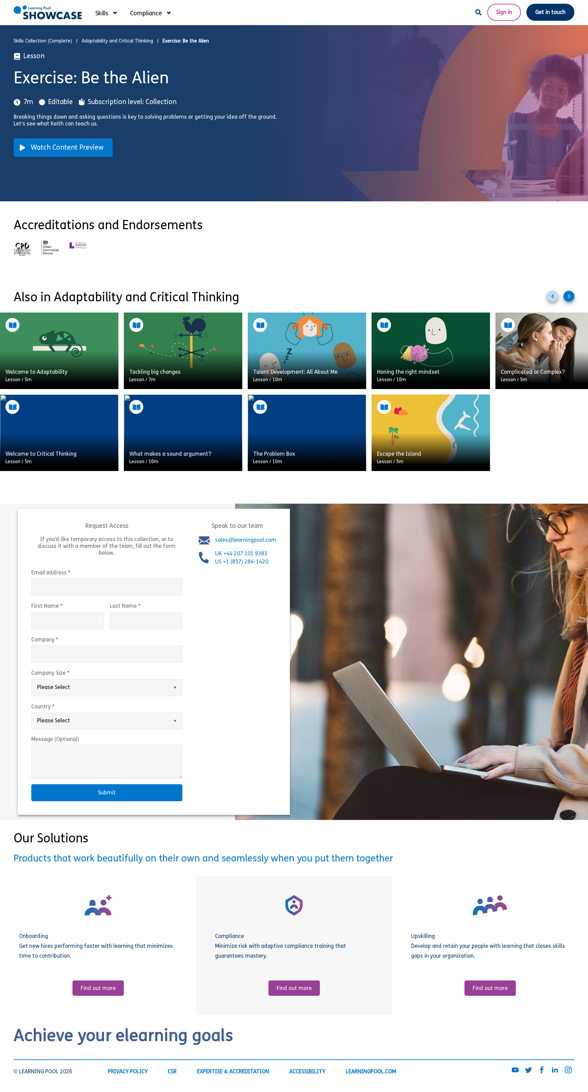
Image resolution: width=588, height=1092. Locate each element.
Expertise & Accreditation (233, 1072)
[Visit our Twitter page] (528, 1070)
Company (59, 640)
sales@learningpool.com (245, 540)
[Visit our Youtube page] (515, 1070)
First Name (61, 606)
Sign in (504, 12)
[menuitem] (105, 12)
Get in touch (550, 12)
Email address (65, 573)
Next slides (571, 299)
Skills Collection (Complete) (43, 41)
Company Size (64, 673)
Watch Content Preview (67, 148)
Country (57, 707)
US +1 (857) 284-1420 (241, 562)
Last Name (139, 606)
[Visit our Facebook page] (542, 1070)
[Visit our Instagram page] (568, 1070)
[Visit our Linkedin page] (555, 1070)
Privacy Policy (128, 1072)
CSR (172, 1072)
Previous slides (555, 299)
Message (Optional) (55, 739)
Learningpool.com (371, 1072)
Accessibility (307, 1072)
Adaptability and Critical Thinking (117, 41)
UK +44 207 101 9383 (241, 554)
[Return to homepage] (48, 12)
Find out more (98, 988)
